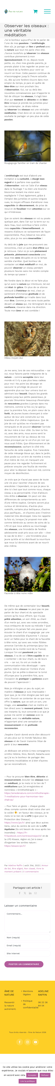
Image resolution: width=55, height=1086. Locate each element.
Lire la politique (27, 1081)
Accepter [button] (32, 1075)
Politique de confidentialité (27, 1004)
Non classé (29, 868)
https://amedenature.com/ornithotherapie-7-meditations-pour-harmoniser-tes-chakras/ (27, 796)
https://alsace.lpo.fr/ (15, 846)
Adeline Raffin (15, 865)
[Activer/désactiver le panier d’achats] (35, 11)
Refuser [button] (45, 1075)
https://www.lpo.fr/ (14, 822)
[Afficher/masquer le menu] (47, 11)
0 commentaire (31, 871)
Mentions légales (27, 993)
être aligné (17, 868)
